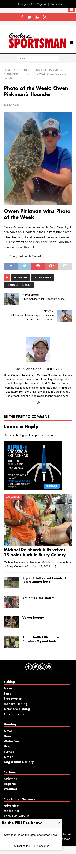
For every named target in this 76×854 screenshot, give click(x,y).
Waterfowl (12, 741)
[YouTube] (37, 17)
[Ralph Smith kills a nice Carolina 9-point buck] (11, 642)
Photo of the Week (19, 285)
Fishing (23, 70)
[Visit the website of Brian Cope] (38, 402)
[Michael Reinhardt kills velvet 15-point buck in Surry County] (38, 520)
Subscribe (56, 4)
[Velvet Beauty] (11, 622)
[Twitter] (29, 17)
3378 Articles (54, 369)
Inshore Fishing (46, 70)
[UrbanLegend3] (33, 488)
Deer (7, 736)
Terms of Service (17, 816)
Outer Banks (42, 277)
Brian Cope (13, 104)
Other (8, 757)
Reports (10, 784)
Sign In (41, 4)
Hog (7, 746)
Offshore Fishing (17, 709)
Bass (7, 693)
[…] (54, 566)
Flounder (20, 277)
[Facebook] (22, 17)
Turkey (9, 751)
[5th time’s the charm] (11, 602)
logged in (25, 435)
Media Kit (11, 811)
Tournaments (14, 714)
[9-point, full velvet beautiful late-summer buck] (11, 582)
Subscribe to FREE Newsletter (31, 845)
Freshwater (13, 698)
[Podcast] (44, 17)
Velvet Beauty (33, 617)
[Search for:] (38, 58)
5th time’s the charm (38, 598)
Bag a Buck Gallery (19, 762)
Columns (10, 778)
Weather (10, 789)
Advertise (11, 805)
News (8, 688)
